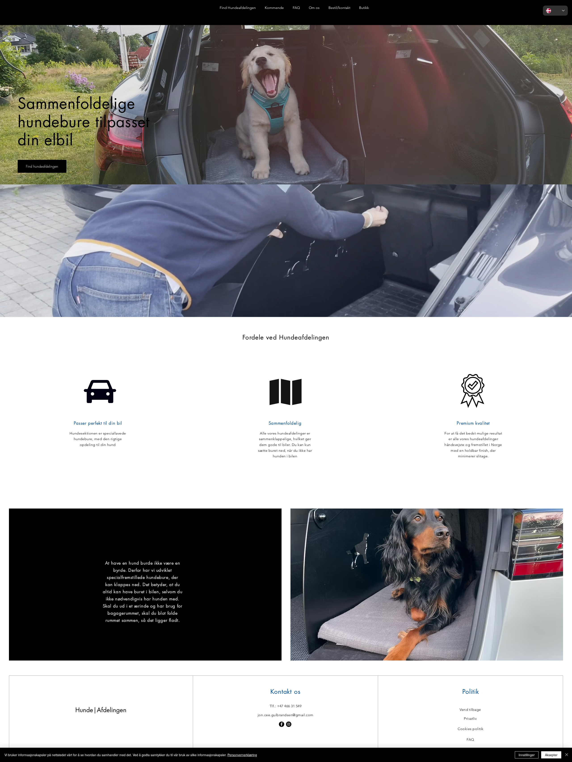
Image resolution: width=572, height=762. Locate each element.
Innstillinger (527, 755)
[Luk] (566, 754)
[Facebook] (281, 724)
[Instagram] (288, 724)
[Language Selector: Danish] (555, 11)
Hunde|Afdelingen (31, 7)
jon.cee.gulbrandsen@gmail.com (285, 715)
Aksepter (551, 755)
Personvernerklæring (242, 755)
